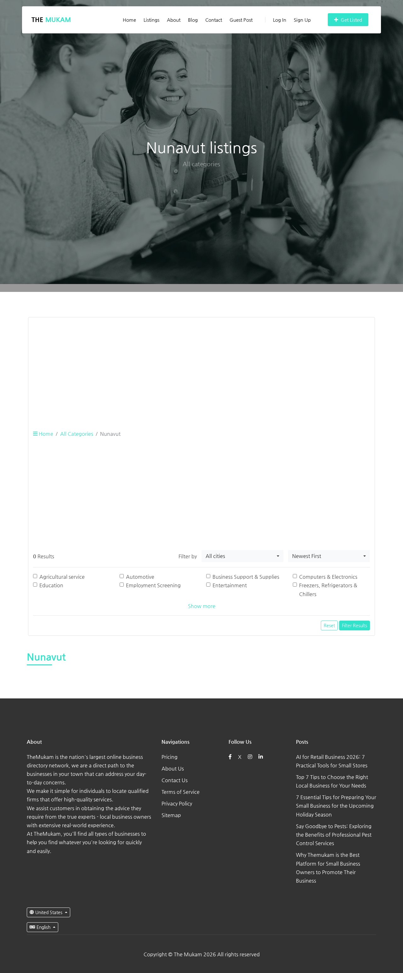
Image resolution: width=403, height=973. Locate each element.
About (173, 19)
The (51, 19)
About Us (173, 768)
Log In (279, 19)
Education (51, 585)
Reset (329, 625)
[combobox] (242, 556)
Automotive (140, 577)
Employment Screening (153, 585)
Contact (213, 19)
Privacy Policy (177, 803)
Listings (151, 19)
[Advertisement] (201, 366)
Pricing (170, 757)
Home (129, 19)
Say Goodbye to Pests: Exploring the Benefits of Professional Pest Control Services (334, 834)
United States (49, 912)
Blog (193, 19)
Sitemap (171, 815)
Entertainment (230, 585)
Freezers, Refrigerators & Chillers (328, 589)
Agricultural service (62, 577)
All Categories (76, 434)
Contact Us (175, 780)
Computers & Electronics (328, 577)
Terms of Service (181, 792)
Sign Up (302, 19)
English (43, 927)
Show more (201, 606)
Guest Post (241, 19)
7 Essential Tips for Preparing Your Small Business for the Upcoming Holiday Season (336, 805)
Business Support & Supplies (246, 577)
